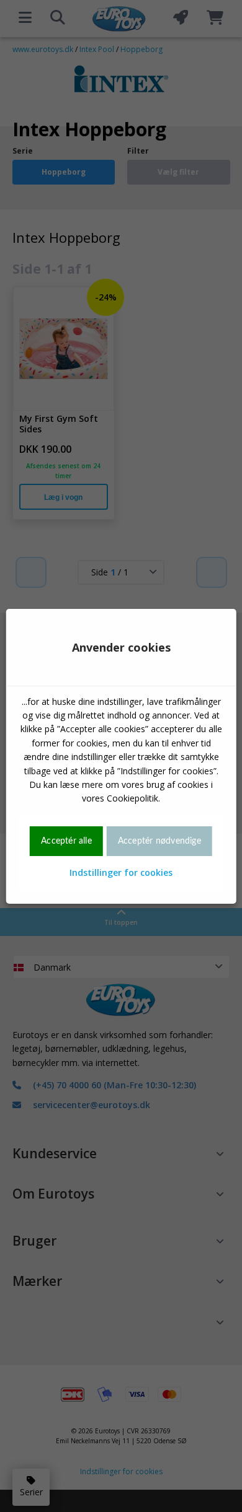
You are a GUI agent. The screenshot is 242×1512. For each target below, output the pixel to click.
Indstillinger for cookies (121, 872)
